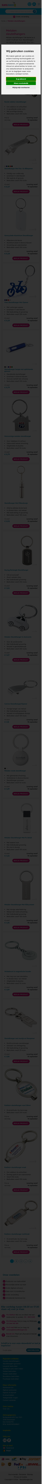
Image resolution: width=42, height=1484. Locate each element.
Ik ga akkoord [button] (20, 81)
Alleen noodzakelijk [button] (20, 86)
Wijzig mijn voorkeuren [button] (20, 90)
